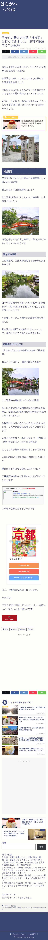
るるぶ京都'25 (16, 559)
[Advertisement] (33, 14)
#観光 (31, 629)
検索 (4, 843)
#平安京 (14, 629)
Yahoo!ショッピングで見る (24, 578)
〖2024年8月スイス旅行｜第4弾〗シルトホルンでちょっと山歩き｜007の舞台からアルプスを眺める (24, 885)
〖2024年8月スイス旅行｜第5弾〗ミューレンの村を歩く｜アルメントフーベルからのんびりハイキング (24, 878)
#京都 (6, 629)
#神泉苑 (23, 629)
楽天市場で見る (24, 571)
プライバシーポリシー (19, 934)
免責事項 (33, 934)
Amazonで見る (24, 565)
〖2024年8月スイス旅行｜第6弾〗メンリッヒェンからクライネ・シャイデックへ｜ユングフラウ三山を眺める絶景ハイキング (24, 870)
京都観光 (5, 33)
